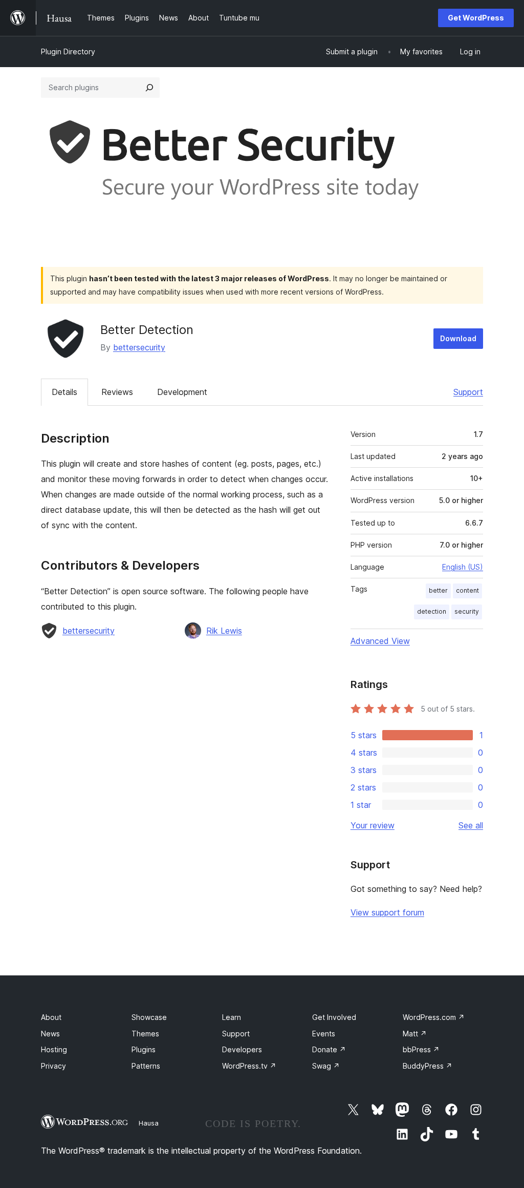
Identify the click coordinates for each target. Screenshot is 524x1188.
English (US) (462, 566)
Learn (231, 1017)
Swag (326, 1065)
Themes (145, 1033)
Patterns (146, 1065)
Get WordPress (476, 17)
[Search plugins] (149, 87)
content (467, 590)
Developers (242, 1049)
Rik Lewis (224, 631)
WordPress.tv (249, 1065)
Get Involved (334, 1017)
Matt (415, 1033)
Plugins (144, 1049)
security (466, 611)
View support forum (387, 912)
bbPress (421, 1049)
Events (323, 1033)
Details (64, 392)
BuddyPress (427, 1065)
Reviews (117, 392)
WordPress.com (434, 1017)
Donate (329, 1049)
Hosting (54, 1049)
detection (431, 611)
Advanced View (380, 641)
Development (182, 392)
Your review (373, 825)
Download (458, 338)
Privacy (53, 1065)
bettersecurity (139, 347)
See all (470, 825)
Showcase (149, 1017)
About (51, 1017)
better (438, 590)
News (50, 1033)
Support (468, 392)
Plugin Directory (68, 51)
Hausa (149, 1123)
